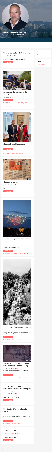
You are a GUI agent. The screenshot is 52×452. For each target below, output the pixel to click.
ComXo (19, 194)
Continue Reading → (8, 62)
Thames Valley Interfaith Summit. (16, 53)
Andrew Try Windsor (27, 152)
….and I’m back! (9, 431)
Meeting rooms (23, 194)
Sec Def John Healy (9, 103)
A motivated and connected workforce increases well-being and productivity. (17, 388)
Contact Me (12, 40)
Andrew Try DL (20, 152)
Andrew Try (9, 102)
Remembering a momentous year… (17, 327)
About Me (6, 40)
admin (12, 55)
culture (21, 423)
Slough (25, 153)
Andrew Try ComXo (15, 152)
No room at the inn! (11, 182)
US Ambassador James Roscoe (18, 103)
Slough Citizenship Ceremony (14, 144)
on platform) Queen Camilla (21, 102)
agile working (9, 377)
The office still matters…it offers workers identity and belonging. (16, 364)
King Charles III (14, 102)
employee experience (21, 377)
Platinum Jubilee (23, 253)
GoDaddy (9, 449)
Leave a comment (18, 55)
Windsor (10, 106)
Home (2, 40)
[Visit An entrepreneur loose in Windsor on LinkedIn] (37, 54)
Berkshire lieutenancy (10, 65)
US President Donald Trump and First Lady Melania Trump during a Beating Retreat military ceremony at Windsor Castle (16, 105)
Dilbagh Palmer (20, 153)
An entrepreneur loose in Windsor (14, 32)
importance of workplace (11, 379)
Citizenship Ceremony (14, 153)
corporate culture (15, 377)
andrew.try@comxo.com (41, 64)
